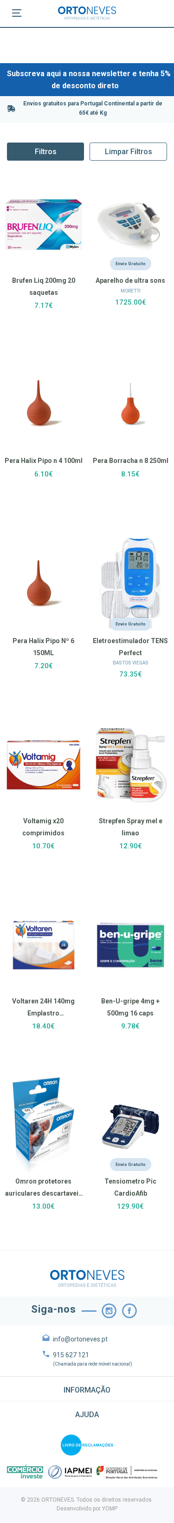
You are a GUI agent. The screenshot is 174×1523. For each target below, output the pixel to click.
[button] (87, 1388)
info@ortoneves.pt (80, 1339)
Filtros (46, 151)
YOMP (109, 1508)
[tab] (87, 1389)
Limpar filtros (128, 151)
